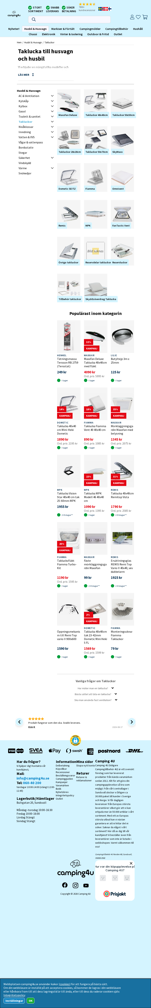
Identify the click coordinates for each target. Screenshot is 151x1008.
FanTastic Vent (121, 225)
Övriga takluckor (68, 262)
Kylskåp (24, 101)
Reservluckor (119, 262)
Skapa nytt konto (85, 765)
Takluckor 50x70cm (96, 152)
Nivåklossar (26, 127)
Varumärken (62, 785)
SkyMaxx (117, 152)
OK (31, 1000)
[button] (88, 7)
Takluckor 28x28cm (70, 152)
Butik (58, 788)
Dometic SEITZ (67, 188)
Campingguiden (64, 778)
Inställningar (14, 1000)
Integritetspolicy (65, 795)
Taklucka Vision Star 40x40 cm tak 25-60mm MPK (68, 497)
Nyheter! (13, 29)
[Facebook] (65, 885)
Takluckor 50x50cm (123, 115)
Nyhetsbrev (62, 792)
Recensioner (63, 772)
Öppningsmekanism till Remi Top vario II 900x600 (68, 635)
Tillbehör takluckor (70, 299)
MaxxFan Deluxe (68, 115)
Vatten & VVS (27, 137)
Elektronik (48, 34)
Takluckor (49, 42)
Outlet (118, 34)
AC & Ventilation (29, 96)
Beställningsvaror (65, 775)
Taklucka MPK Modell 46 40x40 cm (94, 497)
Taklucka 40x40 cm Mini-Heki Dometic (66, 429)
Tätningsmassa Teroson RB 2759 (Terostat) (67, 362)
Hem (19, 42)
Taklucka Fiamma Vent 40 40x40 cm (95, 428)
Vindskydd (25, 163)
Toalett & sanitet (30, 116)
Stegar (23, 152)
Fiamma (90, 188)
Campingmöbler (90, 29)
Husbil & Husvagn (35, 29)
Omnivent (118, 188)
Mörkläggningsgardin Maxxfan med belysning (122, 429)
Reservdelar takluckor (98, 262)
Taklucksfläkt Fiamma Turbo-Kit (67, 564)
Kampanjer (62, 782)
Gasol (22, 111)
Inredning (25, 132)
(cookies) (64, 984)
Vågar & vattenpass (31, 142)
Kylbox (23, 106)
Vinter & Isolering (71, 34)
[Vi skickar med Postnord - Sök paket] (109, 751)
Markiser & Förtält (63, 29)
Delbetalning (63, 765)
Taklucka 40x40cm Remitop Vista (122, 495)
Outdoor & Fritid (98, 34)
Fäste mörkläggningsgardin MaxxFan (95, 564)
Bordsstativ (26, 147)
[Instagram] (75, 885)
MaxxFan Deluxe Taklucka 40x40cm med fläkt (95, 362)
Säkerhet (24, 158)
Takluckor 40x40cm (96, 115)
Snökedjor (25, 173)
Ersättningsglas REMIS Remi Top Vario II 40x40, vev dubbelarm (122, 566)
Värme (23, 168)
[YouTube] (86, 885)
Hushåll (138, 29)
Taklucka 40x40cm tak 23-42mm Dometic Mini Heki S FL (95, 637)
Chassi (33, 34)
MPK (87, 225)
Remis (62, 225)
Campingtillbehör (116, 29)
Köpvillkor (61, 768)
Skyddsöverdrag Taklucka (100, 299)
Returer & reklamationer (84, 778)
